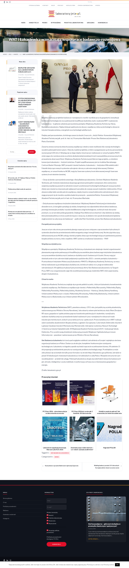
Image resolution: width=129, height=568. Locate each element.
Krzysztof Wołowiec (29, 74)
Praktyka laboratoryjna (55, 518)
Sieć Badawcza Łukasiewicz (60, 453)
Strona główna (34, 5)
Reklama (5, 510)
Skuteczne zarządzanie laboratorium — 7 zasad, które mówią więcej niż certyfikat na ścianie (21, 213)
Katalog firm (70, 5)
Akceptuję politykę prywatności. (53, 531)
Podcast (60, 5)
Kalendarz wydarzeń (9, 514)
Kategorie (6, 518)
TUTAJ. (56, 539)
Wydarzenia (51, 521)
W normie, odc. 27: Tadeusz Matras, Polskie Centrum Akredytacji (21, 179)
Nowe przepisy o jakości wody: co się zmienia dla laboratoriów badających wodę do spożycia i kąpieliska (22, 200)
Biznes (57, 457)
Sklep (53, 5)
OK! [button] (117, 564)
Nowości (50, 515)
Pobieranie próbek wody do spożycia (19, 189)
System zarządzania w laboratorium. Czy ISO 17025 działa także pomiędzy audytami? (27, 102)
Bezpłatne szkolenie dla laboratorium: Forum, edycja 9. (26, 70)
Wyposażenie (52, 523)
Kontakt (45, 5)
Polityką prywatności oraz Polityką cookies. (100, 565)
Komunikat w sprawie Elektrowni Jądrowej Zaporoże (61, 465)
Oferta (97, 5)
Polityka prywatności (9, 506)
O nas (5, 502)
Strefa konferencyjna (85, 5)
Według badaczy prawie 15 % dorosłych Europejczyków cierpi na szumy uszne (106, 467)
